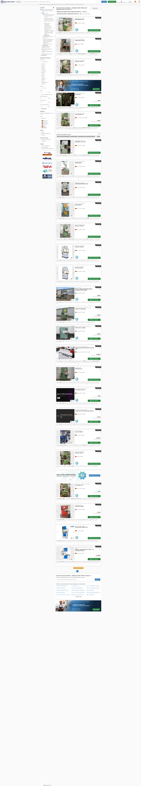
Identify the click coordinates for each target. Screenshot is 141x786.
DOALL (43, 68)
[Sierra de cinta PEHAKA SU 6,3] (65, 374)
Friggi (43, 75)
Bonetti (43, 72)
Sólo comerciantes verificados (48, 148)
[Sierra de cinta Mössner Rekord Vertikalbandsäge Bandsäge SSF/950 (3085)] (65, 294)
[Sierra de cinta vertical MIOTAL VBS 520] (65, 273)
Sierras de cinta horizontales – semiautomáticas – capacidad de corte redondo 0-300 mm (48, 26)
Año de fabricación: (43, 96)
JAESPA (43, 79)
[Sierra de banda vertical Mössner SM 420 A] (65, 231)
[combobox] (47, 118)
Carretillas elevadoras (47, 54)
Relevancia (95, 8)
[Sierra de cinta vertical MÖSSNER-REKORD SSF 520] (65, 189)
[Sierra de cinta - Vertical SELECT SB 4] (65, 99)
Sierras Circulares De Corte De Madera (95, 585)
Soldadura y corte (47, 44)
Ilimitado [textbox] (43, 118)
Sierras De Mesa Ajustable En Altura (94, 592)
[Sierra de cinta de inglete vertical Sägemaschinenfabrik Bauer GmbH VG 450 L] (65, 353)
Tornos (45, 37)
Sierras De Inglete (90, 590)
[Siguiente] (73, 24)
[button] (139, 2)
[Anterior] (57, 24)
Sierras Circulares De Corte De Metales (95, 588)
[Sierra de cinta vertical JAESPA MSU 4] (65, 168)
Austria (45, 125)
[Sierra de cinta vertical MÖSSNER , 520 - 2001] (65, 147)
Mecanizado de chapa (48, 36)
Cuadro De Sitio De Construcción (63, 594)
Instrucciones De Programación (78, 592)
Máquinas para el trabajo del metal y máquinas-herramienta (47, 10)
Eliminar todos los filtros (85, 13)
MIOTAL (44, 69)
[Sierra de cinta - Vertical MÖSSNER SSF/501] (65, 24)
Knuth (43, 81)
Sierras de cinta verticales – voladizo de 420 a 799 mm (49, 15)
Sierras (45, 13)
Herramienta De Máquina (76, 588)
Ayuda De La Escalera (60, 588)
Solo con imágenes (46, 145)
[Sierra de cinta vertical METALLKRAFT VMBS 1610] (65, 532)
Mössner (44, 63)
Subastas (44, 141)
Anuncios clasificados (46, 139)
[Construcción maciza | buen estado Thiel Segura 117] (65, 490)
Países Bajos (46, 123)
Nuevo (43, 132)
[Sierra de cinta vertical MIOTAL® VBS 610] (65, 252)
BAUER (43, 66)
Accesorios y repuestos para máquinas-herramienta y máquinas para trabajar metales (48, 41)
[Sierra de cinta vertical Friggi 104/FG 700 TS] (65, 45)
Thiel (43, 65)
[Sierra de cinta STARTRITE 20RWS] (65, 511)
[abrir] (78, 36)
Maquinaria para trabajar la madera (47, 49)
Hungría (45, 122)
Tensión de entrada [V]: (44, 104)
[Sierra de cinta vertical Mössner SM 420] (65, 458)
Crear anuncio (96, 89)
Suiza (44, 126)
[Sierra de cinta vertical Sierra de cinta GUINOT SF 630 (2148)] (65, 314)
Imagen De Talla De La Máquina (77, 590)
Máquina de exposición (46, 133)
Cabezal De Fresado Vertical (62, 590)
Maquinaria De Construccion (77, 594)
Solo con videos (45, 147)
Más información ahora (95, 475)
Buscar (104, 1)
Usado (43, 135)
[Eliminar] (80, 11)
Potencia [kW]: (42, 100)
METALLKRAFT (45, 82)
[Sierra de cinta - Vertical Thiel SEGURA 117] (65, 119)
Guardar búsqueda (79, 568)
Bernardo (44, 71)
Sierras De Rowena (90, 594)
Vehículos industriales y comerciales (46, 47)
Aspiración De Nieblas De (61, 585)
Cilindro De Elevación (60, 592)
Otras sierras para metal (48, 21)
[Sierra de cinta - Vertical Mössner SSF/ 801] (65, 66)
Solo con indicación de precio (46, 94)
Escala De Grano (74, 585)
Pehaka (43, 83)
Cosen (43, 73)
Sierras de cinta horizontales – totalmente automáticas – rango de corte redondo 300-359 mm (49, 32)
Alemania (45, 120)
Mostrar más (79, 596)
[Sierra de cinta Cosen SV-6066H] (65, 437)
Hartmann (44, 78)
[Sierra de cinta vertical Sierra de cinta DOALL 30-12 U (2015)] (65, 333)
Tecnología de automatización (47, 52)
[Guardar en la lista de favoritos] (100, 20)
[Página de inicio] (40, 4)
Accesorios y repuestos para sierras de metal (49, 19)
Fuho (43, 76)
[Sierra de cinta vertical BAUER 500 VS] (65, 210)
